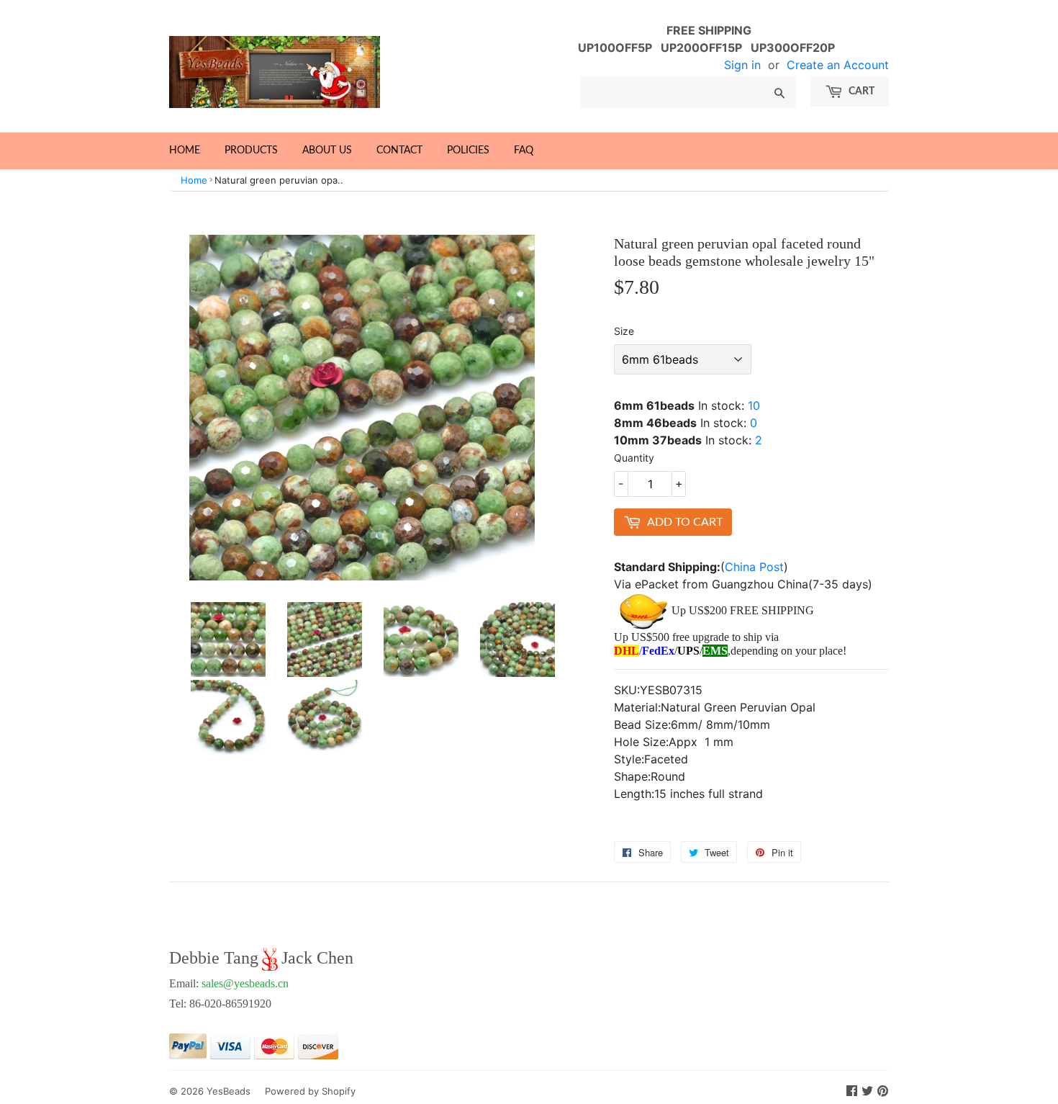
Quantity (634, 458)
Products (251, 150)
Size (624, 331)
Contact (399, 150)
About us (327, 150)
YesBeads (228, 1091)
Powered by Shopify (310, 1091)
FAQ (523, 150)
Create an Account (838, 65)
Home (184, 150)
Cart (860, 91)
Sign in (742, 65)
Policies (468, 150)
